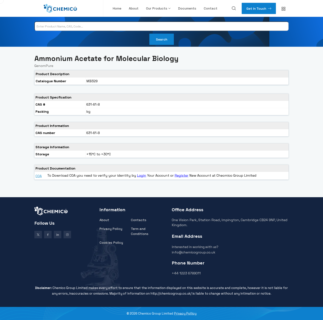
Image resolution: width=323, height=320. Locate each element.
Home (117, 8)
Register (181, 175)
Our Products (156, 8)
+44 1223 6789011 (186, 273)
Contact (210, 8)
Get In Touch (256, 8)
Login (141, 175)
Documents (187, 8)
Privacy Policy (110, 229)
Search (161, 39)
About (134, 8)
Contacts (138, 220)
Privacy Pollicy (185, 313)
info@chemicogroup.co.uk (193, 252)
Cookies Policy (111, 242)
